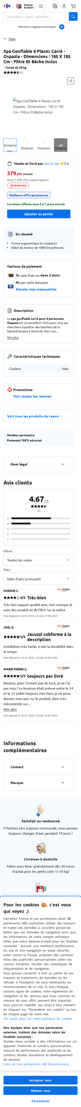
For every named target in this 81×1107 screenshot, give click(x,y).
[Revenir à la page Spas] (5, 38)
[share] (70, 81)
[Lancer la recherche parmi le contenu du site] (73, 16)
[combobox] (40, 16)
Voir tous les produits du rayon (33, 416)
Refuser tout (40, 1091)
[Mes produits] (54, 6)
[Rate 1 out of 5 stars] (5, 72)
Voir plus (13, 337)
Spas (12, 38)
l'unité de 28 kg (15, 67)
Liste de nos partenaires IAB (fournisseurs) (36, 1064)
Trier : (7, 570)
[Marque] (62, 782)
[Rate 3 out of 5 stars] (11, 72)
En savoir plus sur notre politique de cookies (38, 1019)
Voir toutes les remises (32, 396)
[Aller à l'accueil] (7, 6)
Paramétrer (41, 1101)
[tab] (10, 145)
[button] (40, 6)
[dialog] (40, 1001)
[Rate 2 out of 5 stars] (8, 72)
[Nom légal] (62, 464)
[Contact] (62, 767)
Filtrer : (8, 551)
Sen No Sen (51, 163)
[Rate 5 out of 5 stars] (18, 72)
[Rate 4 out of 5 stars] (14, 72)
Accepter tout (40, 1080)
